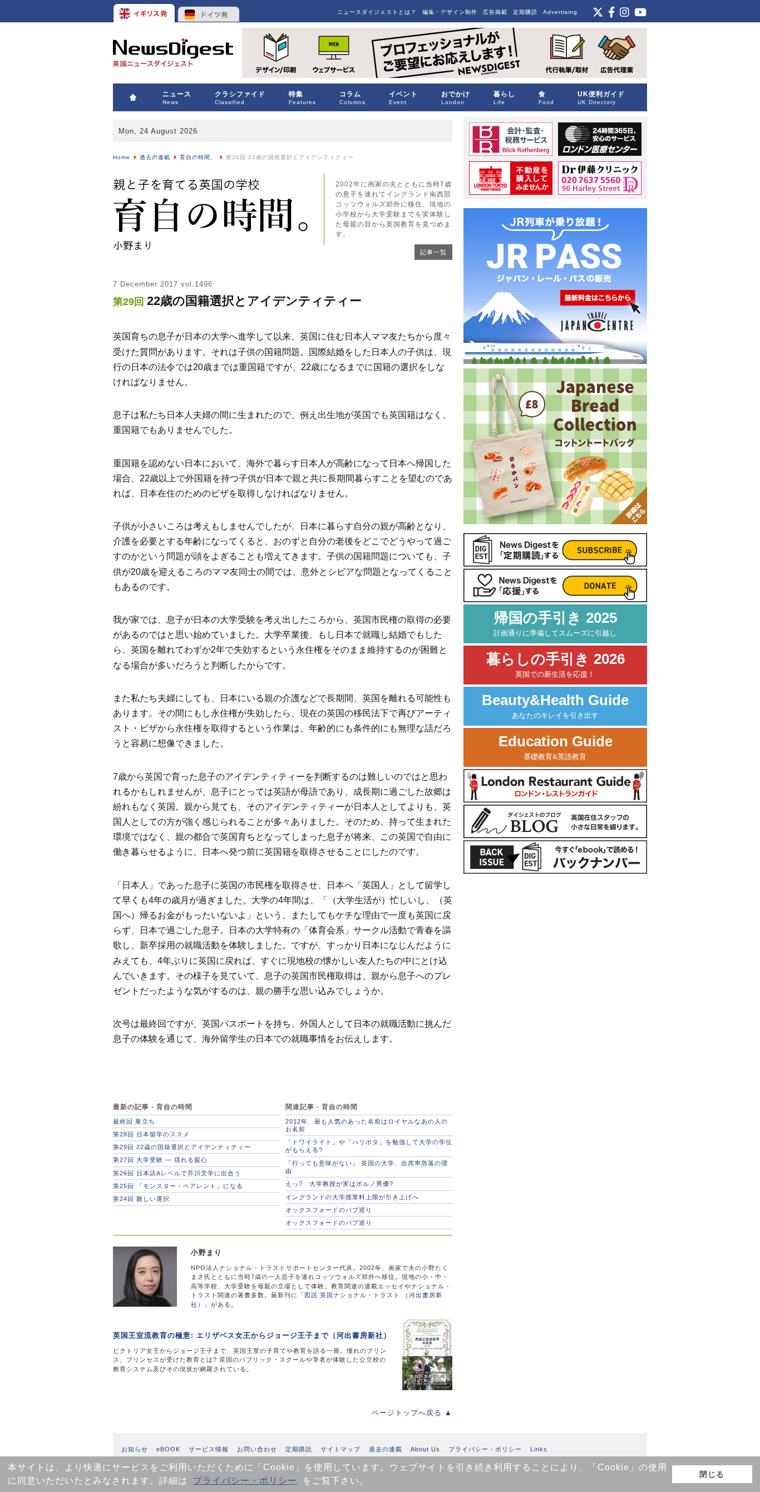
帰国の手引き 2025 (555, 623)
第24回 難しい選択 (141, 1198)
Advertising (560, 12)
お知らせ (134, 1449)
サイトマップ (340, 1449)
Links (538, 1449)
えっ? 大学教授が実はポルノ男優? (339, 1183)
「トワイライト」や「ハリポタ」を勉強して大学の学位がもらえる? (368, 1146)
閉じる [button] (711, 1474)
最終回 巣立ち (134, 1121)
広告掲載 (495, 12)
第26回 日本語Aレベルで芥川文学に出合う (177, 1173)
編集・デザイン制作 (449, 12)
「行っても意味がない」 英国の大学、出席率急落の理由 (366, 1167)
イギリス (145, 11)
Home (121, 157)
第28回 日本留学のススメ (151, 1134)
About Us (425, 1449)
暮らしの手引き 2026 (555, 664)
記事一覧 (433, 252)
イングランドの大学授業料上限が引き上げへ (352, 1197)
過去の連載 (155, 157)
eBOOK (168, 1449)
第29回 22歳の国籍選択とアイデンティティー (182, 1147)
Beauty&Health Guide (555, 706)
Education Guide (556, 747)
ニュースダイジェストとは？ (377, 12)
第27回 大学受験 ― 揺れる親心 (160, 1159)
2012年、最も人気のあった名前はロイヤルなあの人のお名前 (366, 1125)
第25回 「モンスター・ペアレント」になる (178, 1186)
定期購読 (525, 12)
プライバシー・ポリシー (245, 1480)
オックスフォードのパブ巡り (328, 1210)
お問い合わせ (257, 1449)
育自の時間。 (198, 157)
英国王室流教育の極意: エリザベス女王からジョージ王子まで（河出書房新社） (252, 1335)
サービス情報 (209, 1449)
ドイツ (209, 11)
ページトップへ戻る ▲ (412, 1413)
